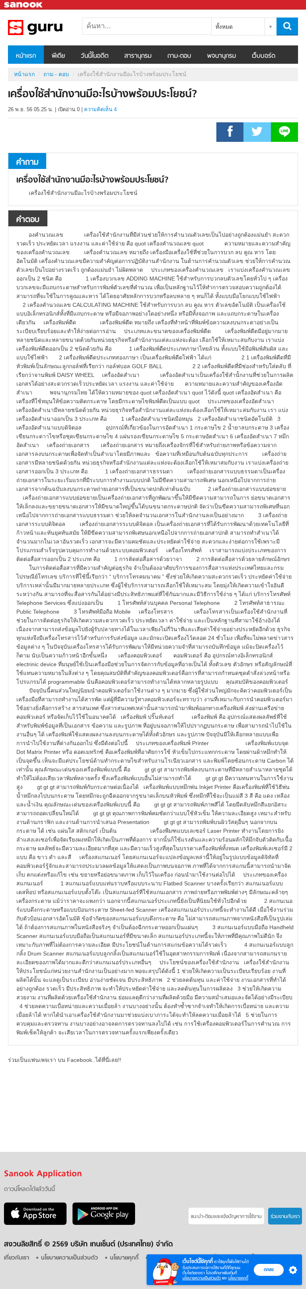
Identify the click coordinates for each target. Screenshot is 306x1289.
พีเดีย (58, 56)
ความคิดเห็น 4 (100, 109)
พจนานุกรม (221, 56)
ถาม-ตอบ (179, 56)
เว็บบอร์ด (263, 56)
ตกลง (269, 1269)
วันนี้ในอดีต (94, 56)
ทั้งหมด (224, 27)
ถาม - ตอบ (56, 74)
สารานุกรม (137, 56)
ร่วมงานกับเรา (285, 1216)
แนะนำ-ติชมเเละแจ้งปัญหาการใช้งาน (226, 1216)
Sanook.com (24, 5)
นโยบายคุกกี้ (238, 1278)
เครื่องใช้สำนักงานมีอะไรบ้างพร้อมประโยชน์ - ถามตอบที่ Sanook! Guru (50, 27)
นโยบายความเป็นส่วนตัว (201, 1278)
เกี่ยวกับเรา (16, 1258)
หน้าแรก (26, 56)
